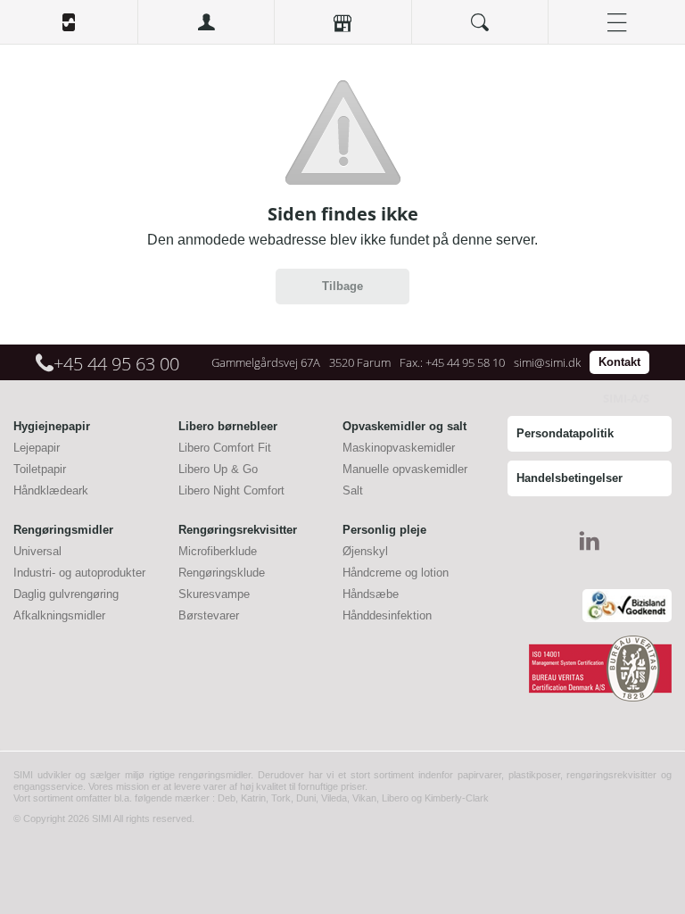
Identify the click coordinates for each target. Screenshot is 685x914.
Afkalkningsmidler (59, 615)
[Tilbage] (342, 300)
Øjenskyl (365, 551)
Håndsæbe (370, 594)
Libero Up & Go (218, 469)
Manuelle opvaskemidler (404, 469)
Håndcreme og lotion (395, 572)
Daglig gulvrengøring (66, 594)
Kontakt (619, 362)
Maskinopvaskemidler (398, 447)
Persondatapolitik (565, 433)
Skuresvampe (214, 594)
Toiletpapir (39, 469)
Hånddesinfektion (387, 615)
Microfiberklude (217, 551)
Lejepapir (36, 447)
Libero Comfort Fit (224, 447)
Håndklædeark (50, 490)
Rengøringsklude (221, 572)
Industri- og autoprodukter (79, 572)
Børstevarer (208, 615)
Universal (37, 551)
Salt (352, 490)
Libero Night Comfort (231, 490)
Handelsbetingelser (569, 478)
